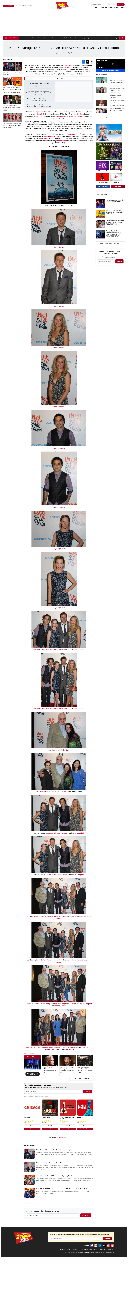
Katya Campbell (38, 114)
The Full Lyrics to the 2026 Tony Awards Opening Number (55, 1176)
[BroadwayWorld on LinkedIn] (100, 1245)
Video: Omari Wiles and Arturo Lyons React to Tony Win (54, 1150)
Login (116, 38)
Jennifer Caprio (49, 136)
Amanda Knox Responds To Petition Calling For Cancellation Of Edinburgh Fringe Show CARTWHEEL (117, 92)
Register (107, 38)
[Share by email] (91, 62)
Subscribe (85, 1215)
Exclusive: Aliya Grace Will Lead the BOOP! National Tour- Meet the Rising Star (12, 121)
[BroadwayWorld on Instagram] (96, 1245)
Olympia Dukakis (60, 116)
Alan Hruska (67, 65)
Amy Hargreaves (76, 116)
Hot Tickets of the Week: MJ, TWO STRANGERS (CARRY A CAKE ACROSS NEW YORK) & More (39, 85)
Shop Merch (9, 5)
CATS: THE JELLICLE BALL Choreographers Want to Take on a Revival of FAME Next (63, 1189)
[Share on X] (87, 62)
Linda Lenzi (40, 1203)
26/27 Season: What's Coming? (23, 5)
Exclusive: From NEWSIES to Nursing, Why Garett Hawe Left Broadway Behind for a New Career (12, 104)
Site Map (102, 1249)
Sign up (119, 261)
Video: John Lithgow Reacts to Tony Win (49, 1163)
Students (64, 38)
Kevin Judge (71, 134)
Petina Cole (65, 750)
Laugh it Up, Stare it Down (44, 112)
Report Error (110, 1250)
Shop (71, 38)
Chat (52, 38)
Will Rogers (45, 138)
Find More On (57, 1137)
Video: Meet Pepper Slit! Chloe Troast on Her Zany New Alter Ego (39, 100)
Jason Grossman (42, 791)
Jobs (58, 38)
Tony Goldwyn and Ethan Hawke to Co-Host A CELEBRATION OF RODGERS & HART (39, 106)
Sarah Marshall (61, 141)
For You (32, 1053)
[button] (122, 38)
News (34, 38)
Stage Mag (85, 38)
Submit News (88, 1249)
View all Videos (101, 117)
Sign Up (107, 1238)
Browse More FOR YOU (79, 1079)
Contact (74, 1249)
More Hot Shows (103, 186)
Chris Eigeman (67, 67)
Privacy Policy (109, 1253)
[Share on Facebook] (83, 62)
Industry (46, 38)
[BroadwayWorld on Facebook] (91, 1245)
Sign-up (113, 4)
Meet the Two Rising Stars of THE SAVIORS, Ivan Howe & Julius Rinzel (117, 110)
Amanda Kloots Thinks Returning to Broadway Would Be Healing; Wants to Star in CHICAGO (39, 93)
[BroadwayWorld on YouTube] (112, 1245)
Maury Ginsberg (78, 114)
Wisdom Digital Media (85, 1253)
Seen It (32, 1126)
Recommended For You (103, 194)
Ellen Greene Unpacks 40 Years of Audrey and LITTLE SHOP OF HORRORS (117, 103)
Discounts (118, 186)
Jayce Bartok (64, 112)
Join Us (80, 1249)
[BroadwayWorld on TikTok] (104, 1245)
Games (77, 38)
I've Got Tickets (32, 1129)
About (68, 1249)
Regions (96, 1249)
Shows (40, 38)
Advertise (62, 1249)
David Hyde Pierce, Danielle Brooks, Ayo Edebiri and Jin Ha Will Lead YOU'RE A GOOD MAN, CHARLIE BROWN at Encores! (12, 86)
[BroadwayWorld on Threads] (108, 1245)
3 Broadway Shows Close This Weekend (12, 69)
